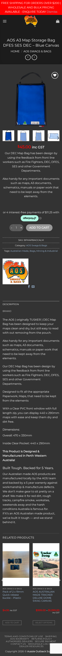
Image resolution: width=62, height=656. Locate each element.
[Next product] (27, 57)
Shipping (51, 636)
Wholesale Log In (39, 644)
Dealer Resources (31, 646)
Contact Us (18, 644)
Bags (32, 251)
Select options (44, 622)
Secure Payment (45, 641)
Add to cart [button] (12, 622)
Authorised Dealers (19, 641)
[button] (5, 21)
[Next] (54, 99)
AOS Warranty (19, 638)
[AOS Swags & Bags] (15, 271)
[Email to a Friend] (33, 286)
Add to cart (39, 227)
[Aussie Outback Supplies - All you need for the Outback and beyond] (31, 21)
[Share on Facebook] (29, 286)
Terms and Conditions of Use (23, 636)
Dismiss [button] (52, 11)
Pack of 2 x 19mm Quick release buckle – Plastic (13, 594)
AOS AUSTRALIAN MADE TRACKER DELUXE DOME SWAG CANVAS (43, 596)
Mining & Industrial (47, 251)
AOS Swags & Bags (37, 51)
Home (15, 51)
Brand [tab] (7, 311)
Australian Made (19, 251)
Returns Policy (42, 638)
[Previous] (8, 99)
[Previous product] (34, 57)
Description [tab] (11, 304)
